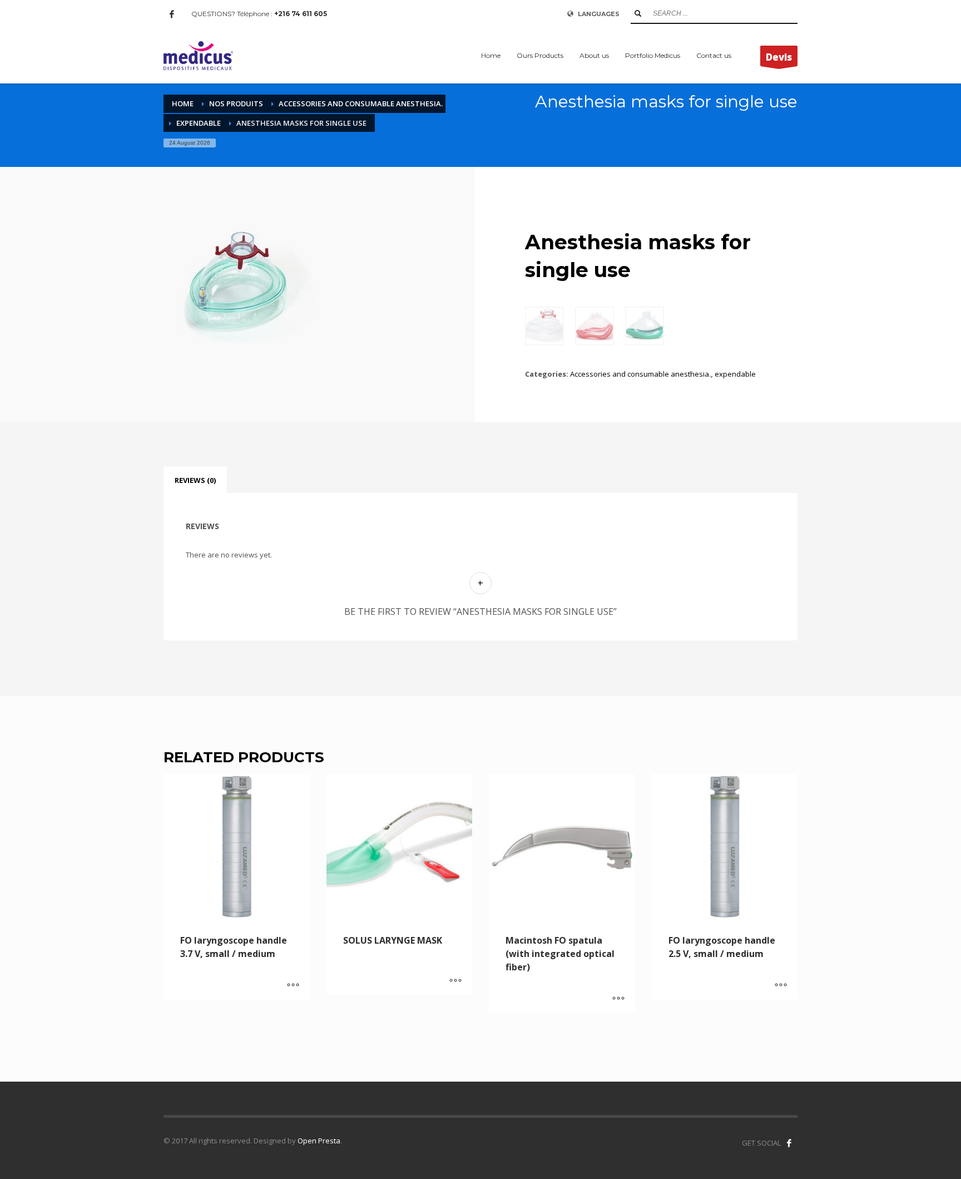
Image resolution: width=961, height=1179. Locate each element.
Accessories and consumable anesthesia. (640, 374)
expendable (735, 374)
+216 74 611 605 (300, 13)
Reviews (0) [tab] (195, 480)
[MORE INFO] (293, 985)
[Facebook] (172, 14)
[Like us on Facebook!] (789, 1142)
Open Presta (319, 1141)
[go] (637, 13)
